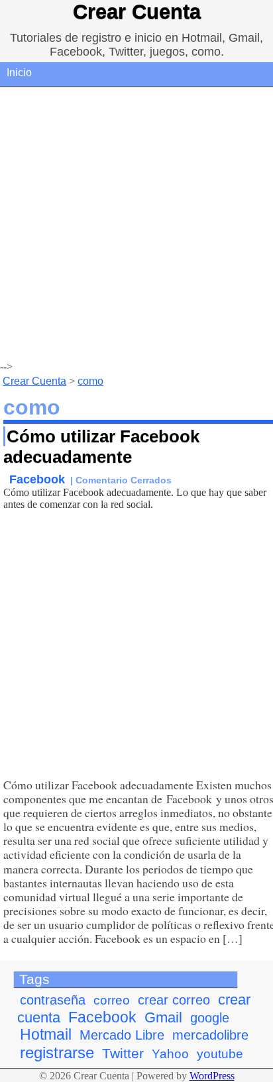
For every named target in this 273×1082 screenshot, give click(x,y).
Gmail (163, 1017)
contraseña (52, 1000)
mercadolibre (210, 1035)
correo (111, 1000)
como (90, 381)
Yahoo (170, 1054)
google (209, 1017)
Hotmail (46, 1034)
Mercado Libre (122, 1035)
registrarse (57, 1052)
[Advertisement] (136, 224)
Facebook (37, 479)
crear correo (174, 1000)
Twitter (123, 1053)
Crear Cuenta (137, 11)
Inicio (19, 72)
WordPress (212, 1075)
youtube (220, 1054)
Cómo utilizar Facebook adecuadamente (101, 446)
